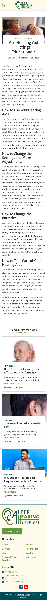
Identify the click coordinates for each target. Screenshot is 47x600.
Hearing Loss (9, 366)
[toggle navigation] (43, 5)
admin (14, 58)
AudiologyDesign (23, 595)
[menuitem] (11, 544)
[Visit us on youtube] (26, 587)
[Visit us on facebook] (21, 587)
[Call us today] (3, 5)
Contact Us (12, 531)
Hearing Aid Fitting (23, 39)
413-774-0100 (11, 578)
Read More (10, 383)
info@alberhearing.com (16, 582)
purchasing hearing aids (32, 72)
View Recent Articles (22, 333)
